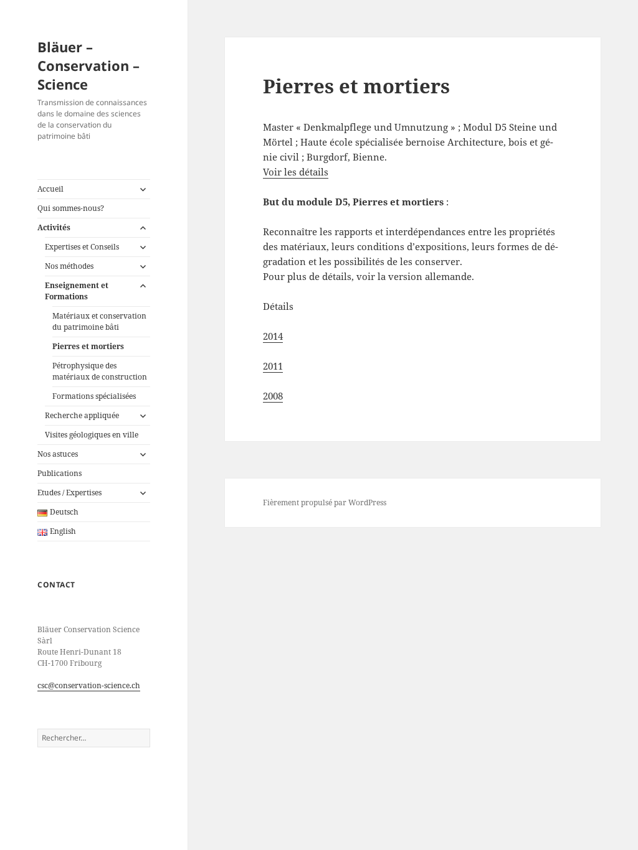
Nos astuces (57, 454)
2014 (273, 336)
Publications (59, 473)
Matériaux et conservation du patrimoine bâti (99, 321)
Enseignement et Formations (76, 291)
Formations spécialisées (94, 396)
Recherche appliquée (82, 415)
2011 (273, 366)
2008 (273, 396)
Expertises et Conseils (82, 246)
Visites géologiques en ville (91, 434)
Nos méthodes (69, 266)
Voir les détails (295, 172)
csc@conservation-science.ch (88, 685)
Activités (53, 227)
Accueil (50, 189)
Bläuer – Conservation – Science (88, 65)
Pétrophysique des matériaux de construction (99, 371)
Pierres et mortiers (88, 346)
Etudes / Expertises (69, 492)
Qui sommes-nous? (70, 208)
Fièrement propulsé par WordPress (324, 502)
